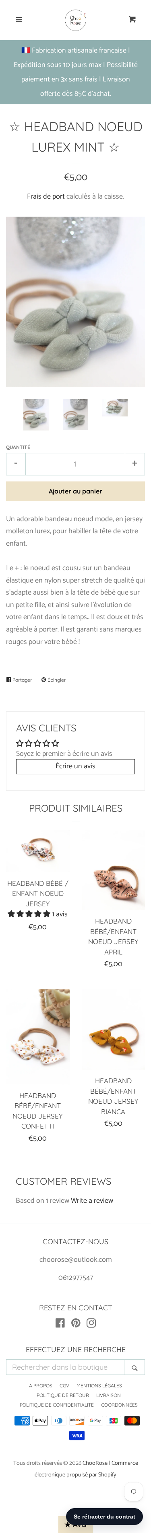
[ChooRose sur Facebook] (60, 1325)
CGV (64, 1386)
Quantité (18, 447)
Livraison (108, 1395)
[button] (30, 914)
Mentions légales (99, 1386)
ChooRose (95, 1463)
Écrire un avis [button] (75, 766)
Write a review (92, 1201)
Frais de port (46, 197)
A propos (40, 1386)
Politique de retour (63, 1395)
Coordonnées (119, 1405)
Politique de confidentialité (57, 1405)
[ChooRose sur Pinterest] (76, 1325)
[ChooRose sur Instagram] (91, 1325)
